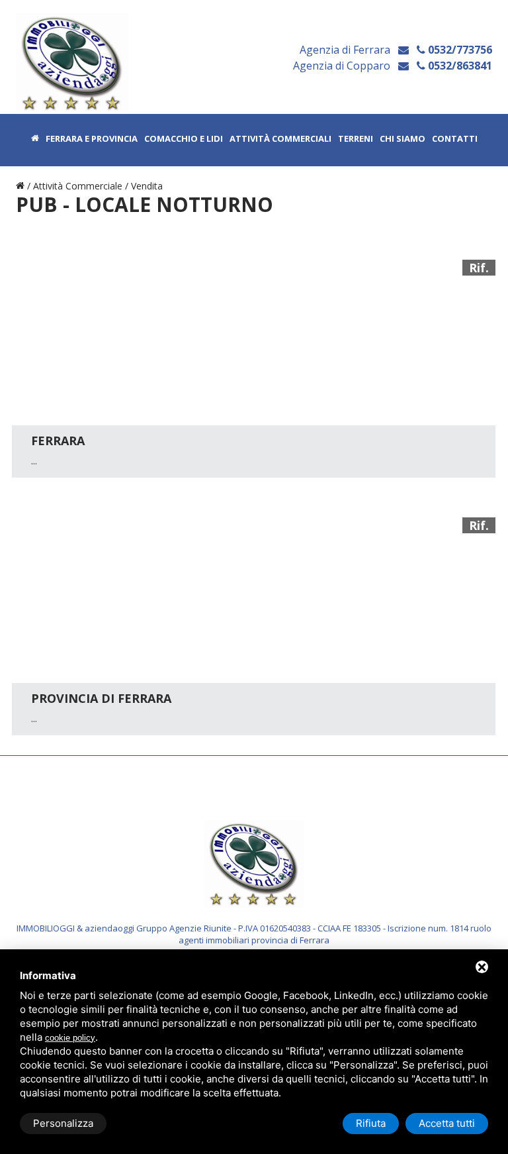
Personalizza (63, 1123)
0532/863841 (458, 65)
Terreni (355, 139)
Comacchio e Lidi (183, 139)
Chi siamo (402, 139)
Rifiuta (371, 1123)
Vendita (147, 186)
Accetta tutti (447, 1123)
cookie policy (70, 1038)
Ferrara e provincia (92, 139)
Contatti (455, 139)
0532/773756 (458, 49)
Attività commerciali (280, 139)
